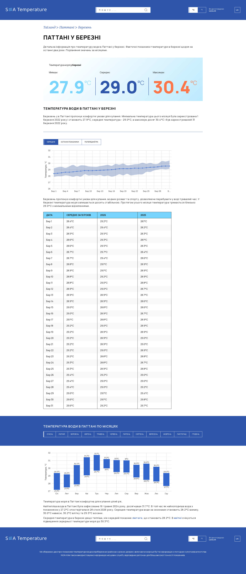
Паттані (66, 27)
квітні (178, 518)
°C (193, 10)
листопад (181, 434)
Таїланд (49, 27)
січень (50, 434)
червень (113, 434)
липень (126, 434)
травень (100, 434)
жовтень (167, 434)
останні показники (70, 142)
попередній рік (91, 142)
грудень (195, 434)
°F (202, 10)
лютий (62, 434)
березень (75, 434)
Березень (84, 27)
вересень (153, 434)
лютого (137, 518)
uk (237, 539)
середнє (51, 142)
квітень (87, 434)
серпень (140, 434)
